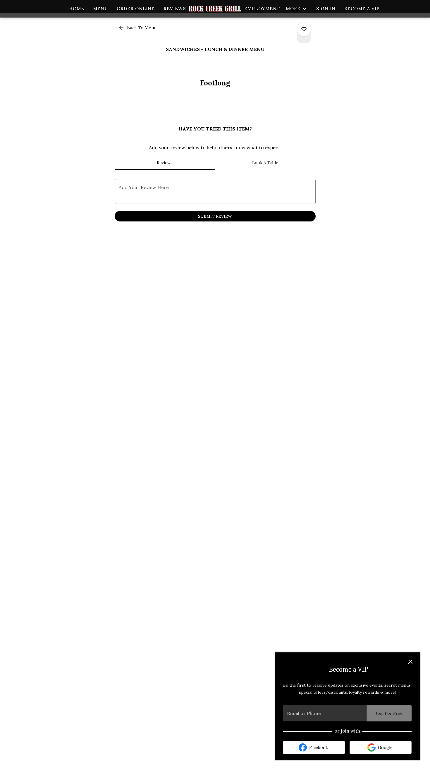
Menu (100, 8)
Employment (262, 8)
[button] (296, 9)
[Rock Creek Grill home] (215, 8)
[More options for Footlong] (304, 29)
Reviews (175, 8)
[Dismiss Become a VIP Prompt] (410, 662)
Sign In (326, 8)
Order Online (136, 8)
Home (76, 8)
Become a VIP (362, 8)
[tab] (165, 163)
